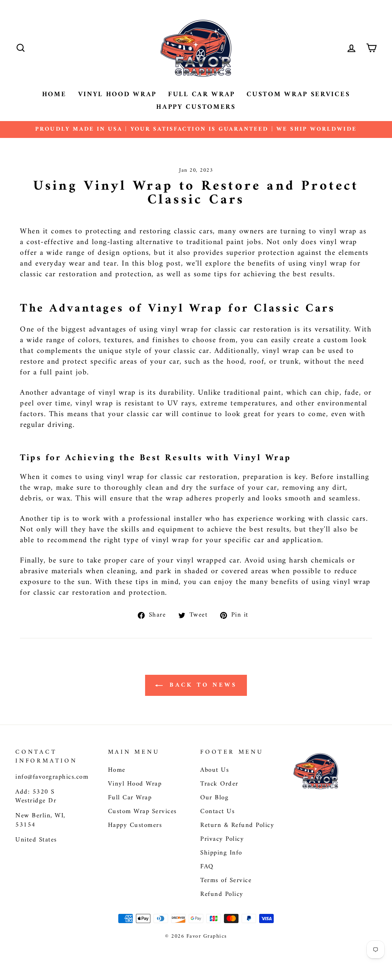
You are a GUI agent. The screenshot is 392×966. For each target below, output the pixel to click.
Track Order (219, 784)
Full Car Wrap (201, 94)
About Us (214, 770)
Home (54, 94)
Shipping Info (221, 853)
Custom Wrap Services (298, 94)
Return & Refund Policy (237, 825)
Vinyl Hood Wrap (117, 94)
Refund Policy (221, 894)
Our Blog (214, 798)
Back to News (201, 685)
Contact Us (217, 811)
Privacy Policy (222, 839)
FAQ (207, 867)
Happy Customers (196, 107)
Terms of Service (226, 880)
